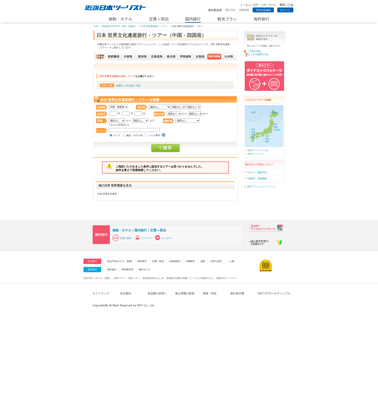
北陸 (267, 136)
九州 (253, 137)
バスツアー (146, 238)
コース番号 (154, 135)
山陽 (253, 132)
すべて (116, 135)
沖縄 (253, 112)
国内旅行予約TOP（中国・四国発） (119, 26)
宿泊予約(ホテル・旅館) (119, 261)
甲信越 (276, 130)
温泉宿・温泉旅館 (257, 178)
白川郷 (129, 85)
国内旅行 (140, 230)
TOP (96, 26)
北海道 (274, 112)
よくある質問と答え (258, 54)
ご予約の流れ (254, 51)
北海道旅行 (175, 261)
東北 (275, 124)
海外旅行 (112, 269)
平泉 (138, 85)
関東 (275, 127)
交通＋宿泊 (158, 230)
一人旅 (230, 261)
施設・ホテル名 (134, 135)
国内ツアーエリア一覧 (258, 150)
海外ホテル (144, 269)
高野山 (119, 85)
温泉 (202, 261)
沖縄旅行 (190, 261)
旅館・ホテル (121, 230)
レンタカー (167, 238)
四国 (253, 135)
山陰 (253, 129)
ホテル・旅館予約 (257, 172)
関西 (267, 141)
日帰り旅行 (126, 238)
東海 (267, 139)
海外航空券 (127, 269)
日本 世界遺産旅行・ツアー (154, 26)
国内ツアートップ (256, 154)
